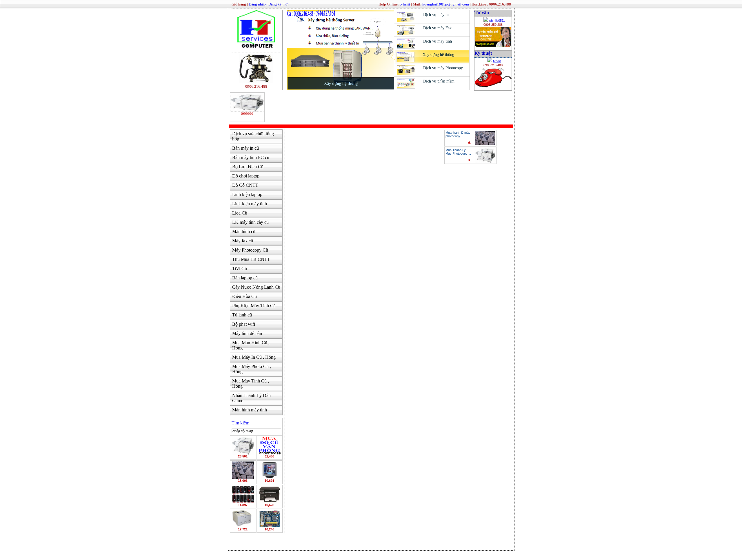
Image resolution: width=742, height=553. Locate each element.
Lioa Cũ (239, 212)
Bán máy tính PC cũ (250, 157)
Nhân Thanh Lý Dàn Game (251, 398)
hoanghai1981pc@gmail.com (446, 4)
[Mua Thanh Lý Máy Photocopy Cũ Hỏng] (243, 445)
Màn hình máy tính (249, 409)
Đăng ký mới (278, 4)
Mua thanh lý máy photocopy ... (457, 134)
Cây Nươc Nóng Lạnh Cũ (256, 287)
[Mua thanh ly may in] (270, 445)
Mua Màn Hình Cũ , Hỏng (251, 345)
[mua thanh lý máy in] (243, 518)
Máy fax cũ (242, 240)
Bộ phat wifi (243, 324)
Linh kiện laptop (247, 194)
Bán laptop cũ (245, 277)
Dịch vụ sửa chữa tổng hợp (253, 136)
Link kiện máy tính (249, 203)
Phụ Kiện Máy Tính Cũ (254, 305)
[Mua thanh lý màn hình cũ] (270, 469)
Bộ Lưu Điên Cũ (247, 166)
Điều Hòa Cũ (244, 296)
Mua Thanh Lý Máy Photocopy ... (458, 151)
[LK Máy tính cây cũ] (270, 518)
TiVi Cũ (239, 268)
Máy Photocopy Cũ (250, 250)
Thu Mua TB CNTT (251, 259)
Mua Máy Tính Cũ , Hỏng (250, 383)
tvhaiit (497, 61)
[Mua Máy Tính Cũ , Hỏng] (243, 494)
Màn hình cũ (243, 231)
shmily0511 (497, 20)
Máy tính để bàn (247, 333)
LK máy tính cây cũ (250, 222)
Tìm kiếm (240, 422)
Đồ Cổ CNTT (245, 185)
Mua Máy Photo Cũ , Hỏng (251, 369)
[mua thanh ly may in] (270, 494)
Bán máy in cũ (245, 148)
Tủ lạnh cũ (242, 314)
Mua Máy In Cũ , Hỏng (254, 357)
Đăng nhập (257, 4)
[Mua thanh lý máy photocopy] (243, 469)
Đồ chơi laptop (245, 175)
